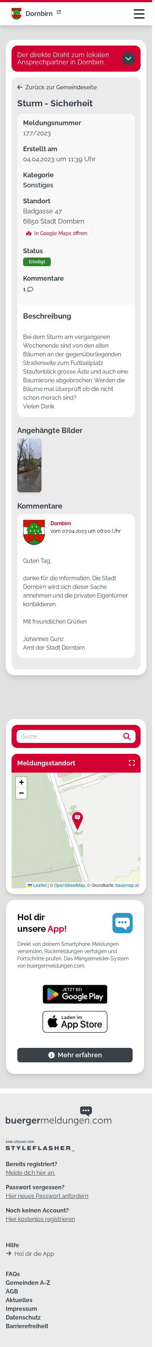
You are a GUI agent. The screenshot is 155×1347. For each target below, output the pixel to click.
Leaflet (39, 885)
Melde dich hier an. (30, 1172)
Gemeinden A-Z (28, 1282)
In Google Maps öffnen (60, 233)
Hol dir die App (34, 1253)
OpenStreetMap (69, 885)
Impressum (21, 1308)
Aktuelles (19, 1300)
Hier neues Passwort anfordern (47, 1196)
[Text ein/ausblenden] (128, 58)
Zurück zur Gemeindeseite (60, 87)
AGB (12, 1291)
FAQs (13, 1274)
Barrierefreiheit (27, 1326)
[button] (77, 821)
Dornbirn (39, 13)
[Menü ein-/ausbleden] (139, 14)
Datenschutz (23, 1317)
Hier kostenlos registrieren (40, 1219)
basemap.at (127, 885)
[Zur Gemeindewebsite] (59, 14)
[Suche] (126, 736)
